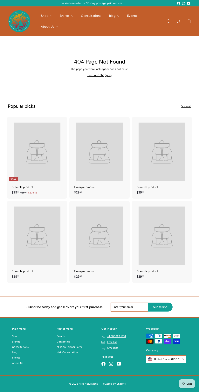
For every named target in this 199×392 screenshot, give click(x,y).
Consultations (91, 16)
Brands (65, 16)
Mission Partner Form (69, 346)
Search (61, 336)
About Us (48, 26)
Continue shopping (99, 75)
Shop (45, 16)
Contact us (63, 341)
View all (186, 106)
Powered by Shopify (114, 383)
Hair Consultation (67, 352)
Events (132, 16)
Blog (112, 16)
